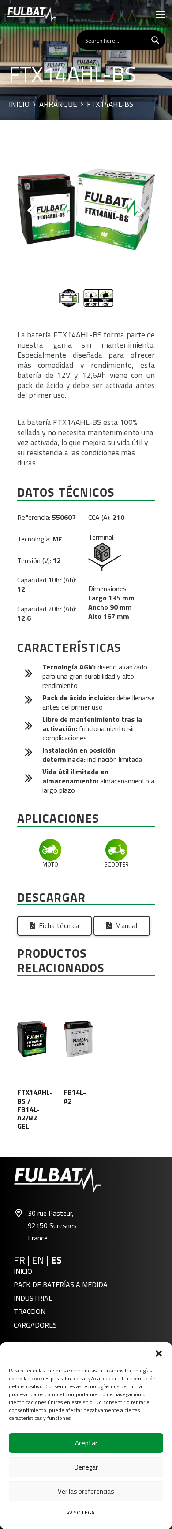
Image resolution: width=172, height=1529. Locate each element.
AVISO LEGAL (81, 1512)
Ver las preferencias (86, 1491)
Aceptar (86, 1443)
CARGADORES (35, 1325)
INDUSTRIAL (33, 1298)
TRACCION (29, 1311)
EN (38, 1260)
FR (19, 1260)
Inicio (19, 104)
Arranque (58, 104)
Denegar (86, 1467)
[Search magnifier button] (155, 40)
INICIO (23, 1271)
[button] (158, 1353)
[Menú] (160, 15)
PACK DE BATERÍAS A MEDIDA (61, 1284)
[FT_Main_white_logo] (31, 14)
